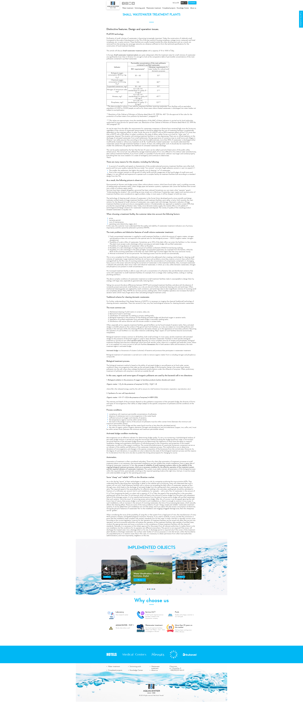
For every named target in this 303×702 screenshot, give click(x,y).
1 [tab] (147, 589)
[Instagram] (126, 3)
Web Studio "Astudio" (158, 695)
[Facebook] (123, 3)
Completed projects (168, 8)
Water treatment (127, 8)
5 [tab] (154, 589)
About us (193, 8)
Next (197, 568)
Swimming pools (140, 8)
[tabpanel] (151, 569)
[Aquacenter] (113, 5)
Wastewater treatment (153, 8)
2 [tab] (149, 589)
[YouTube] (130, 3)
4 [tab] (152, 589)
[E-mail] (133, 3)
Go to (107, 576)
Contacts (192, 2)
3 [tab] (151, 589)
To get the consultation (301, 19)
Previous (106, 568)
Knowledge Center (183, 8)
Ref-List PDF (176, 2)
